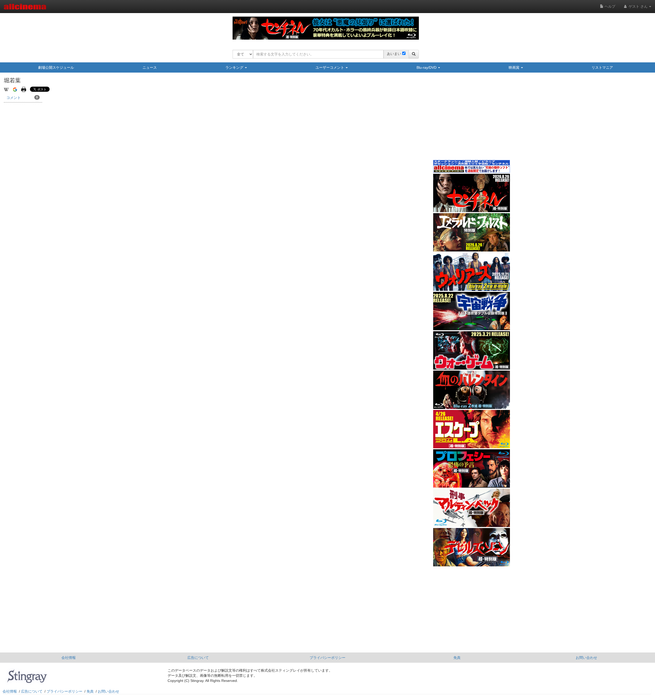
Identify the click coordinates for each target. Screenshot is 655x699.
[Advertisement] (471, 120)
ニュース (150, 67)
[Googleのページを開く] (15, 89)
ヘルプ (609, 6)
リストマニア (602, 67)
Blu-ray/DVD (427, 67)
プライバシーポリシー (327, 658)
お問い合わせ (586, 658)
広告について (198, 658)
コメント (22, 98)
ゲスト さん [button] (638, 6)
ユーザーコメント (330, 67)
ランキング (234, 67)
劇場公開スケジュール (56, 67)
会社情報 (68, 658)
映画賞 (514, 67)
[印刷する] (23, 89)
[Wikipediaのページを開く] (6, 89)
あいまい (394, 53)
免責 (457, 658)
